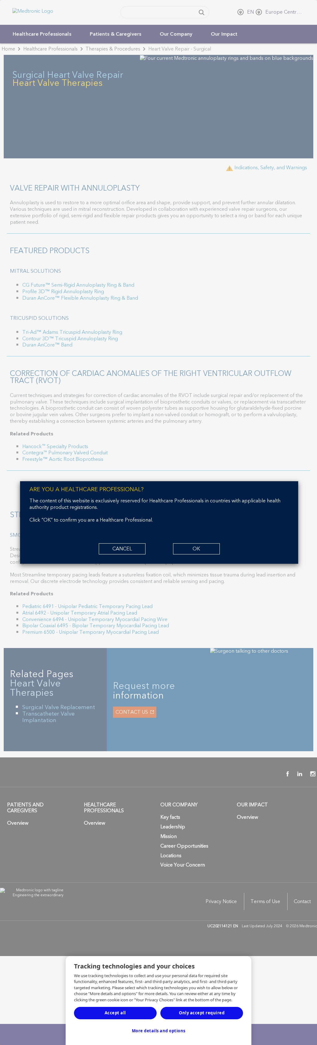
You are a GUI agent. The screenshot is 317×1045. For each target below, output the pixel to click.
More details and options (158, 1031)
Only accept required (201, 1013)
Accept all (115, 1013)
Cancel (122, 549)
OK (196, 549)
